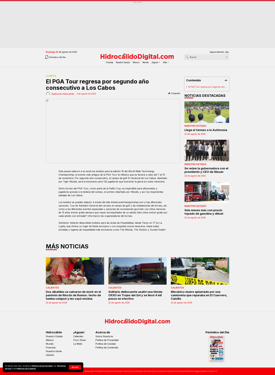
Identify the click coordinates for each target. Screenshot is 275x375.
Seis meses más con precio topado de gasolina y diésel (203, 211)
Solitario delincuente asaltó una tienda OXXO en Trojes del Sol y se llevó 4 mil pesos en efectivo (135, 295)
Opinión (50, 355)
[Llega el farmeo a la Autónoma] (206, 112)
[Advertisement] (132, 24)
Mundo (50, 343)
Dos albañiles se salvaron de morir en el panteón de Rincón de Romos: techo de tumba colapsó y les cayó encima (73, 295)
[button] (75, 367)
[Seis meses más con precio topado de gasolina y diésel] (206, 192)
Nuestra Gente (54, 351)
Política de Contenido (106, 347)
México (50, 340)
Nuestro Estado (195, 125)
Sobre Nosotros (104, 336)
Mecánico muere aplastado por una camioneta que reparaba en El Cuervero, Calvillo (199, 295)
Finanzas (51, 347)
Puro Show (79, 340)
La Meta (51, 75)
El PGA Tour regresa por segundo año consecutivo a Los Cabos (208, 87)
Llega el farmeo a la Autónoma (205, 130)
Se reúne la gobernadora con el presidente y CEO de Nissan (206, 170)
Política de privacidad (42, 366)
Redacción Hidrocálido (63, 94)
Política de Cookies (105, 343)
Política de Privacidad (106, 340)
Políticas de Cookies (26, 369)
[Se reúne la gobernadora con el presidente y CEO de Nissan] (206, 150)
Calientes (52, 287)
